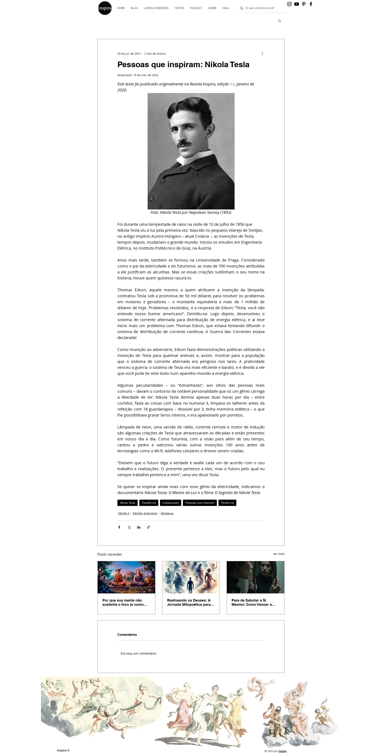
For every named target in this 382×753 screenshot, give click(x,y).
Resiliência (149, 503)
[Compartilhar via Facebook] (119, 527)
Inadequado (171, 503)
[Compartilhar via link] (148, 527)
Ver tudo (279, 554)
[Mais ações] (262, 53)
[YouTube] (296, 4)
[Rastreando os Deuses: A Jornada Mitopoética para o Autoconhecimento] (191, 577)
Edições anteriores (145, 513)
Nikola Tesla (127, 503)
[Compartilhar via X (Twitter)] (129, 527)
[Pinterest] (304, 4)
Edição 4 (123, 513)
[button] (279, 20)
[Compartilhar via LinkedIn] (139, 527)
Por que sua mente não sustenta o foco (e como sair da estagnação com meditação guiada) (123, 602)
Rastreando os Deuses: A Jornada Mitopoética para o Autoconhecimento (190, 602)
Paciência (227, 503)
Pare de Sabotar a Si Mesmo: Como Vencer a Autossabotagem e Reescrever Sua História (252, 602)
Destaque (167, 513)
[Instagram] (289, 4)
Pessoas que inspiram (199, 503)
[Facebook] (311, 4)
